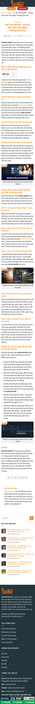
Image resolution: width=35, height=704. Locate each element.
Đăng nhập (5, 657)
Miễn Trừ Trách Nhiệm (9, 639)
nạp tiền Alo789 (23, 105)
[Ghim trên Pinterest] (22, 477)
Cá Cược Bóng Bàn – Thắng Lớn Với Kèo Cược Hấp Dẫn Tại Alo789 (19, 571)
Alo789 (24, 57)
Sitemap (4, 667)
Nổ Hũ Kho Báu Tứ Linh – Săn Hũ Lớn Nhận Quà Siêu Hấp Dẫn (20, 555)
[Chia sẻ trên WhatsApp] (8, 477)
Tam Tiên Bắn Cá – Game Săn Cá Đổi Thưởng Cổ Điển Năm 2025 (20, 539)
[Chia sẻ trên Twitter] (15, 477)
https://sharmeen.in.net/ (16, 688)
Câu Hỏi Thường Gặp (8, 635)
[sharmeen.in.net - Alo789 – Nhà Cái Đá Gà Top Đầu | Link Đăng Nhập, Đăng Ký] (17, 3)
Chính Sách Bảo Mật (8, 629)
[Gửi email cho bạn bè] (19, 477)
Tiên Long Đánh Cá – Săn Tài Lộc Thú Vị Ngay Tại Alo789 (19, 531)
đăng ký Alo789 (26, 239)
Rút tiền (4, 664)
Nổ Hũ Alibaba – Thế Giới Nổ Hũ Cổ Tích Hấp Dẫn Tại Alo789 (19, 563)
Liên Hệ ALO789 (6, 642)
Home (3, 13)
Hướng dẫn (10, 13)
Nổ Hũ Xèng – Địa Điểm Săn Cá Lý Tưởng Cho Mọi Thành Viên (19, 547)
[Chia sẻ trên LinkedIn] (26, 477)
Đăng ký (4, 654)
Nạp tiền (4, 660)
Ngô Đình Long (26, 36)
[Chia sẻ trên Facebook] (12, 477)
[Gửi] (32, 518)
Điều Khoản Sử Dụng (8, 632)
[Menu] (2, 3)
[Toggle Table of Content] (12, 74)
